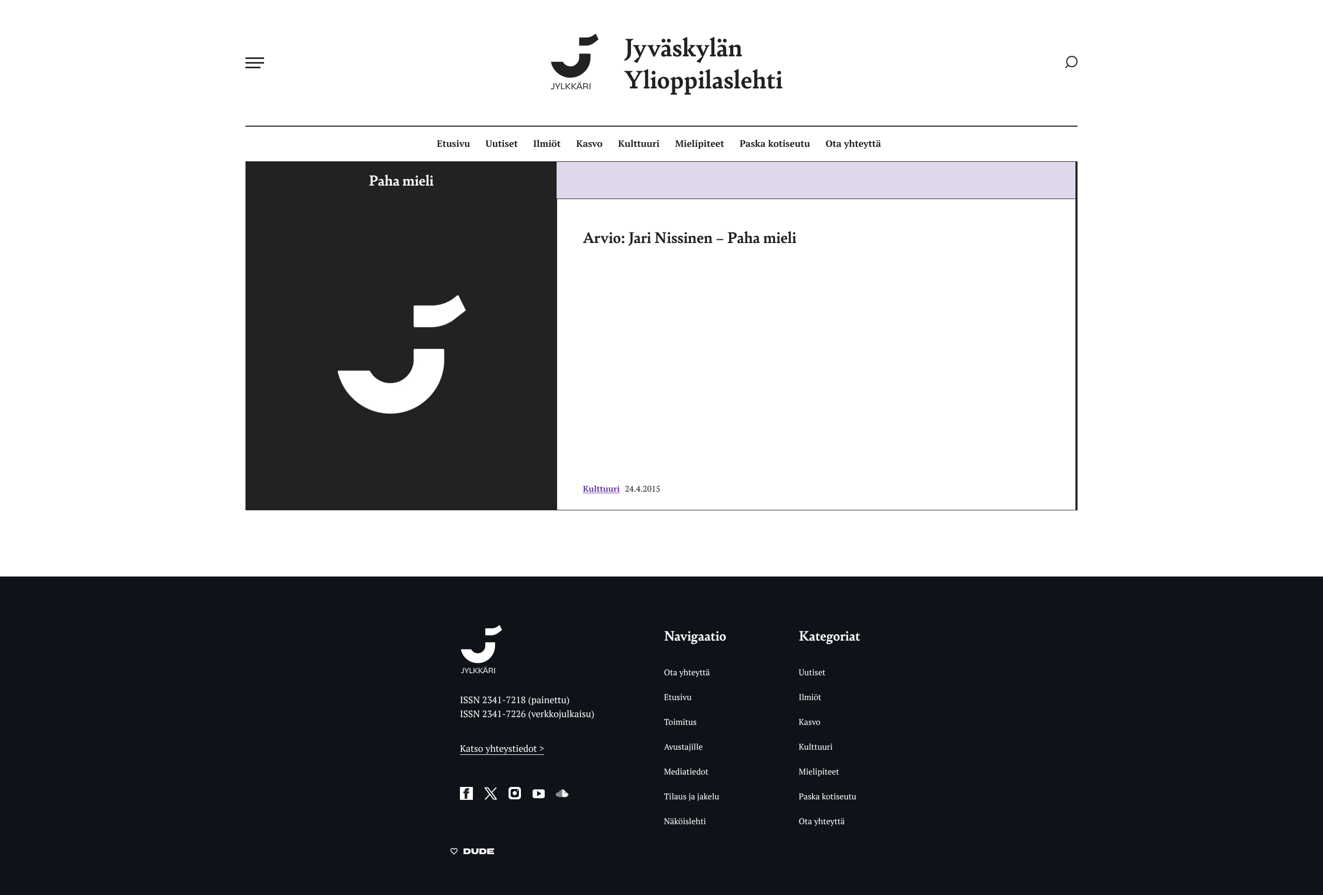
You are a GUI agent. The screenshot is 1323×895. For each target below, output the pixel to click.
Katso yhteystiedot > (502, 748)
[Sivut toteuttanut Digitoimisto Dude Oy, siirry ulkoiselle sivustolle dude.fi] (472, 853)
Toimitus (680, 721)
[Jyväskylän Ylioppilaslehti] (481, 669)
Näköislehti (685, 821)
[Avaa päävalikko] (254, 62)
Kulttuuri (638, 144)
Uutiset (502, 144)
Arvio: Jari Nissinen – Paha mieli (689, 237)
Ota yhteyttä (853, 144)
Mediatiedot (686, 771)
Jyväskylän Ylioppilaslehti (703, 63)
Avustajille (683, 746)
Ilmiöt (547, 144)
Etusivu (453, 144)
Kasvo (589, 144)
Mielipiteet (699, 144)
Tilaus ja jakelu (691, 796)
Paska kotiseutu (775, 144)
